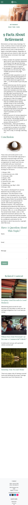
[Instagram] (17, 495)
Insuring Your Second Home (12, 369)
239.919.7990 (15, 483)
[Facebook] (10, 495)
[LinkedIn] (15, 495)
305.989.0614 (15, 485)
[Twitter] (13, 495)
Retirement (14, 501)
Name (2, 234)
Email (2, 242)
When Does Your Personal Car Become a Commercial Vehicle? (13, 337)
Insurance (14, 503)
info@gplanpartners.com (14, 492)
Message (3, 251)
